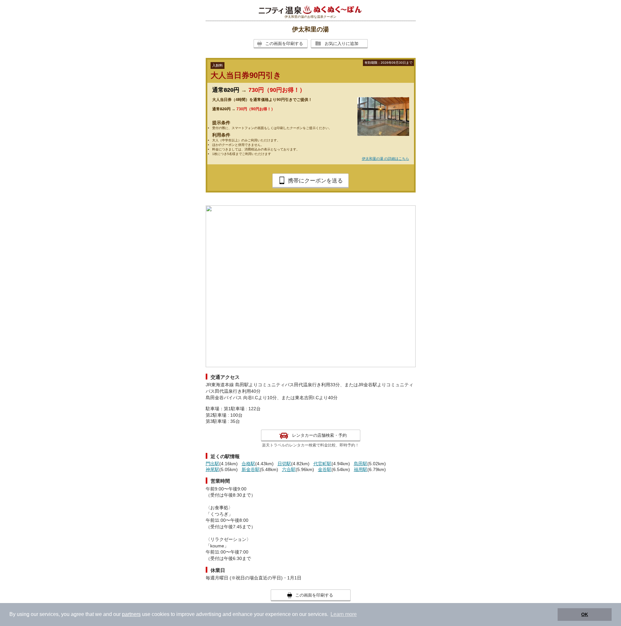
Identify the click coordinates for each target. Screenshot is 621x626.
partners (131, 614)
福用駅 (360, 469)
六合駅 (289, 469)
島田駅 (360, 463)
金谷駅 (325, 469)
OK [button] (584, 614)
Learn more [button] (344, 614)
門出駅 (212, 463)
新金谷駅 (251, 469)
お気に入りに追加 (341, 43)
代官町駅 (322, 463)
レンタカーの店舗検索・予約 (319, 435)
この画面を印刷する (284, 43)
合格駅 (248, 463)
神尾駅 (212, 469)
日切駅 (284, 463)
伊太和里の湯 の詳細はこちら (385, 158)
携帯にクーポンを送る (315, 181)
